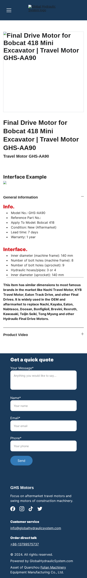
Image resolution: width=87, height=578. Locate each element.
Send (21, 461)
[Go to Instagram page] (21, 508)
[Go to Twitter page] (39, 508)
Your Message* (22, 368)
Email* (15, 418)
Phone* (15, 438)
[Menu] (8, 10)
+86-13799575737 (24, 544)
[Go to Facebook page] (12, 508)
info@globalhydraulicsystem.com (35, 528)
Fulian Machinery (53, 567)
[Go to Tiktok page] (30, 508)
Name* (15, 398)
